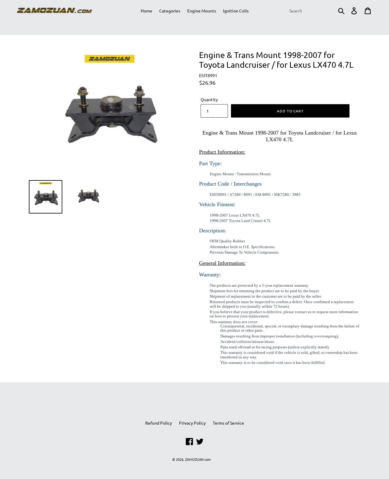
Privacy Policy (192, 423)
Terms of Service (228, 423)
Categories (169, 10)
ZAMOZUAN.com (198, 459)
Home (146, 10)
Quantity (209, 99)
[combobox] (316, 10)
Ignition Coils (236, 10)
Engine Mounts (201, 10)
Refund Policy (158, 423)
